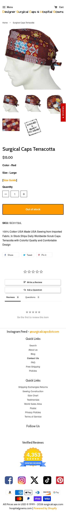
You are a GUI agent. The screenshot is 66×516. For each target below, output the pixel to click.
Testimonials (33, 399)
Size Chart (33, 395)
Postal (33, 408)
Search (33, 345)
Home (5, 22)
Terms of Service (33, 416)
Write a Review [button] (34, 282)
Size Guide (9, 180)
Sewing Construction (33, 391)
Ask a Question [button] (34, 289)
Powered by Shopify (45, 508)
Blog (33, 353)
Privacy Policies (33, 412)
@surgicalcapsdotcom (44, 331)
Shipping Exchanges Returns (33, 387)
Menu (9, 7)
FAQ (33, 362)
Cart (61, 7)
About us (33, 349)
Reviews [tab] (10, 297)
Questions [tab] (30, 297)
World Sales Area (33, 403)
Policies (33, 370)
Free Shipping (33, 366)
